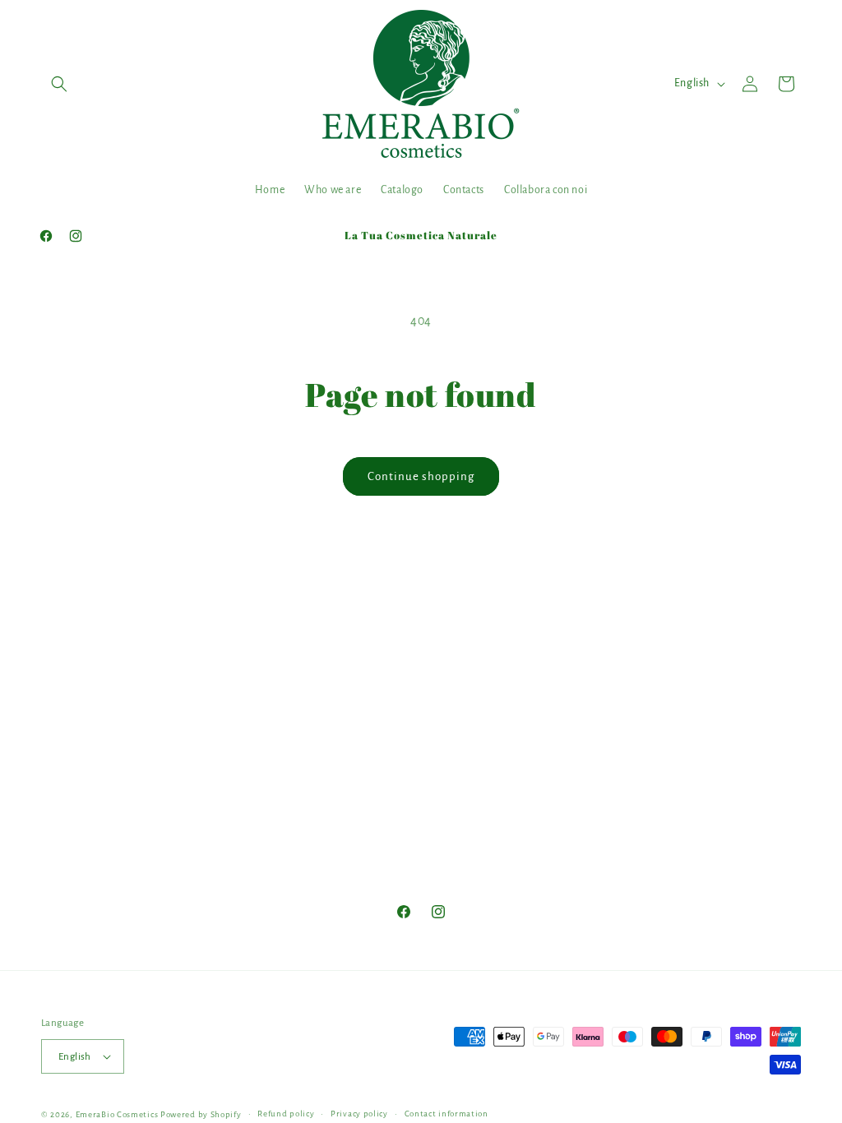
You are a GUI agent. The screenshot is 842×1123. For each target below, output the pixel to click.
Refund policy (285, 1113)
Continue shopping (421, 476)
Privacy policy (359, 1113)
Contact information (446, 1113)
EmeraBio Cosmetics (117, 1114)
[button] (59, 84)
